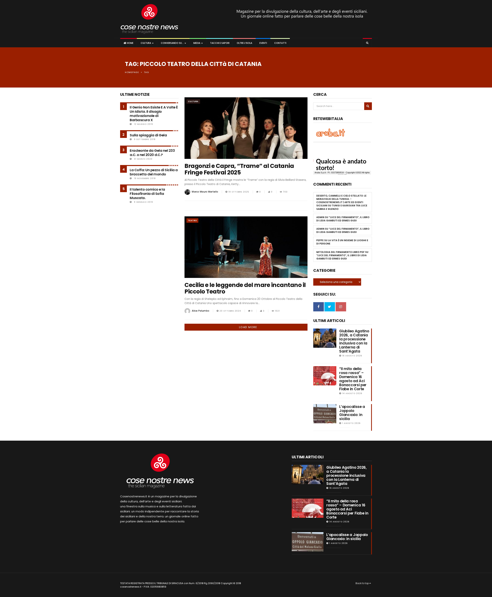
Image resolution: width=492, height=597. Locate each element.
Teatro (192, 220)
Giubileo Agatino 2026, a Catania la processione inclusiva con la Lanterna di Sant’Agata (354, 341)
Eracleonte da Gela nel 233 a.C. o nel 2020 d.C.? (152, 152)
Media (197, 43)
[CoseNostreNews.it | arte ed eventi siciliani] (149, 19)
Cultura (146, 43)
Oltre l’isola (244, 43)
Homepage (132, 72)
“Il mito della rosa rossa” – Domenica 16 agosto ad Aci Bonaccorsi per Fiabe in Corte (353, 379)
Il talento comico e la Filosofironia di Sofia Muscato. (147, 193)
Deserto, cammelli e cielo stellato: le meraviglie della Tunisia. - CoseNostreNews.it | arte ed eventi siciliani (341, 200)
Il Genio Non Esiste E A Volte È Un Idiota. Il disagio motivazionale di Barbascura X (154, 113)
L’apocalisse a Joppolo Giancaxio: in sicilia (352, 412)
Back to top (362, 583)
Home (129, 43)
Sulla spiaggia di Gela (148, 135)
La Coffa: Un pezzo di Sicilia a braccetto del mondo (154, 172)
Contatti (280, 43)
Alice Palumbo (200, 310)
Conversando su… (172, 43)
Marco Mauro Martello (205, 191)
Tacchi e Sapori (219, 43)
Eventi (263, 43)
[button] (367, 43)
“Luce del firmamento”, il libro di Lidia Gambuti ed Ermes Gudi (342, 219)
